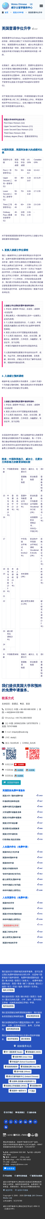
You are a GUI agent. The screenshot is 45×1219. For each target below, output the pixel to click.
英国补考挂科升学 (22, 943)
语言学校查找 (13, 1039)
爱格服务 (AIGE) (34, 1052)
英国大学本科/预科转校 (22, 914)
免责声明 (8, 1190)
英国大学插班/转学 (22, 868)
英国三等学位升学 (22, 932)
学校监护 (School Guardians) (23, 1062)
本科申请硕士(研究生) (22, 890)
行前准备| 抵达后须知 (22, 839)
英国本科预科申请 (22, 857)
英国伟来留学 (12, 1067)
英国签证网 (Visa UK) (31, 1067)
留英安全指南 (36, 1176)
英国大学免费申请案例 (22, 817)
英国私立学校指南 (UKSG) (16, 1086)
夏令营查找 (25, 1039)
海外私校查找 (8, 1006)
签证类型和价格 (33, 1016)
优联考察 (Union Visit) (23, 1057)
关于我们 (9, 1112)
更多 (33, 1091)
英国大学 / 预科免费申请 (22, 796)
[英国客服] (19, 776)
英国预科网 (36, 1086)
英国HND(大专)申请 (22, 852)
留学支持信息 (21, 1176)
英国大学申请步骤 (22, 823)
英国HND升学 (22, 903)
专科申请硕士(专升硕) (22, 885)
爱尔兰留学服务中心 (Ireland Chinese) (23, 1076)
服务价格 (32, 1112)
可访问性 (8, 1176)
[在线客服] (20, 764)
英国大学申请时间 (22, 834)
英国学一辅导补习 (18, 1091)
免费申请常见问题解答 (22, 807)
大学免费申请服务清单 (22, 812)
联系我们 (21, 1112)
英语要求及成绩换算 (22, 828)
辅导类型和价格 (13, 1029)
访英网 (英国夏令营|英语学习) (23, 1081)
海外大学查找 (8, 990)
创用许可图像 (22, 1190)
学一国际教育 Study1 (14, 1052)
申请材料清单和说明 (22, 801)
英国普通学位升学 (12, 925)
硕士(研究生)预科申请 (22, 879)
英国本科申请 (22, 863)
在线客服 (10, 1168)
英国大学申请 (18, 12)
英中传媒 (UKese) (23, 1072)
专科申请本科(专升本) (22, 874)
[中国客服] (19, 770)
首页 (6, 12)
